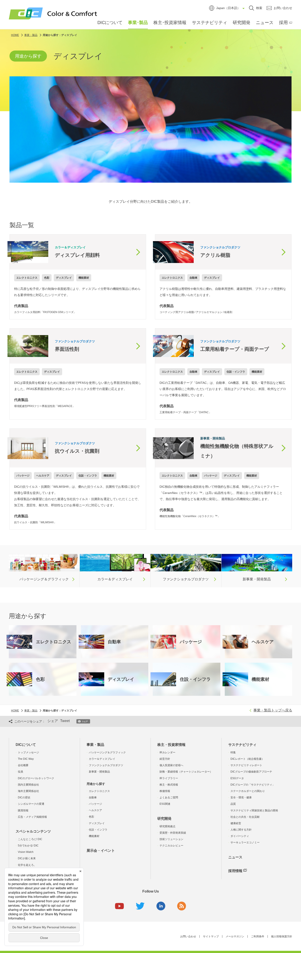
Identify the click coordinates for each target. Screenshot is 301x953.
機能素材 (94, 836)
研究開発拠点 (167, 826)
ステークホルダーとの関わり (247, 791)
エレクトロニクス (99, 791)
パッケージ (95, 803)
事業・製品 (95, 745)
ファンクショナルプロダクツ (106, 765)
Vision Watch (25, 852)
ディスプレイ (97, 823)
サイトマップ (211, 936)
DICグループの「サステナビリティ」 (252, 784)
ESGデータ (237, 778)
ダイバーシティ (239, 836)
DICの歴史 (24, 797)
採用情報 (235, 871)
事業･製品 (138, 22)
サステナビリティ (209, 22)
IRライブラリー (169, 778)
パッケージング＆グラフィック (107, 752)
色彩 (91, 816)
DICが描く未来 (27, 858)
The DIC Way (26, 758)
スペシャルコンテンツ (33, 831)
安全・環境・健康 (241, 797)
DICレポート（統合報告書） (247, 758)
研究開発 (241, 22)
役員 (20, 771)
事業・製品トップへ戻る (272, 710)
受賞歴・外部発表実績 (173, 832)
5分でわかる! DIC (28, 845)
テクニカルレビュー (171, 845)
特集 (233, 752)
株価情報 (165, 791)
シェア (52, 721)
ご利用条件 (257, 936)
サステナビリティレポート (246, 765)
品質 (233, 803)
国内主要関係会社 (28, 784)
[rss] (181, 906)
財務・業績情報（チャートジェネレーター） (186, 771)
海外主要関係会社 (28, 791)
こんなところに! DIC (30, 839)
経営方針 (165, 758)
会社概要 (23, 765)
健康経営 (235, 823)
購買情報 (23, 810)
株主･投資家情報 (169, 22)
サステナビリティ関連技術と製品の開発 (254, 810)
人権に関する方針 (241, 829)
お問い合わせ (188, 936)
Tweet (65, 721)
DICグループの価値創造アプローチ (251, 771)
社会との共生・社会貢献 (245, 816)
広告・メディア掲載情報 (32, 816)
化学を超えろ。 (27, 865)
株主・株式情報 (169, 784)
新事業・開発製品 (99, 771)
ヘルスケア (95, 810)
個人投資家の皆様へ (171, 765)
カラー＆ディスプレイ (102, 758)
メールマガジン (235, 936)
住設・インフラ (98, 829)
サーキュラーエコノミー (245, 842)
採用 (283, 22)
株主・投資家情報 (171, 745)
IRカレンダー (167, 752)
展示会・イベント (101, 850)
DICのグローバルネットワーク (36, 778)
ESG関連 (165, 803)
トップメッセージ (28, 752)
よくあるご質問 (169, 797)
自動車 (93, 797)
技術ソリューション (171, 839)
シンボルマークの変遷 (31, 803)
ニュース (264, 22)
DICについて (110, 22)
